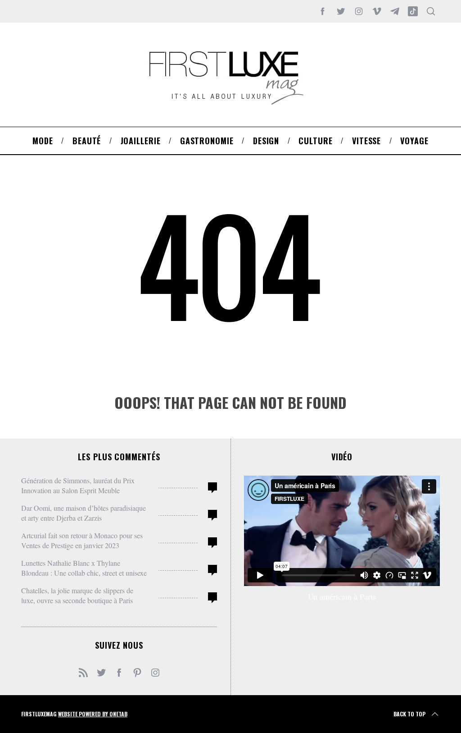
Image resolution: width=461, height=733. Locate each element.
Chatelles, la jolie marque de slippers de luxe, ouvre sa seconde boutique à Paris (77, 595)
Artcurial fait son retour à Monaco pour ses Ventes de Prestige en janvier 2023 (82, 540)
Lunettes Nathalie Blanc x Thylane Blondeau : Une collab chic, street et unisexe (84, 567)
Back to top (409, 714)
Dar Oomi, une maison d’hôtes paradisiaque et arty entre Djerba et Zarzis (83, 512)
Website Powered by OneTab (92, 714)
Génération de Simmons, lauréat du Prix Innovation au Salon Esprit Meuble (78, 485)
